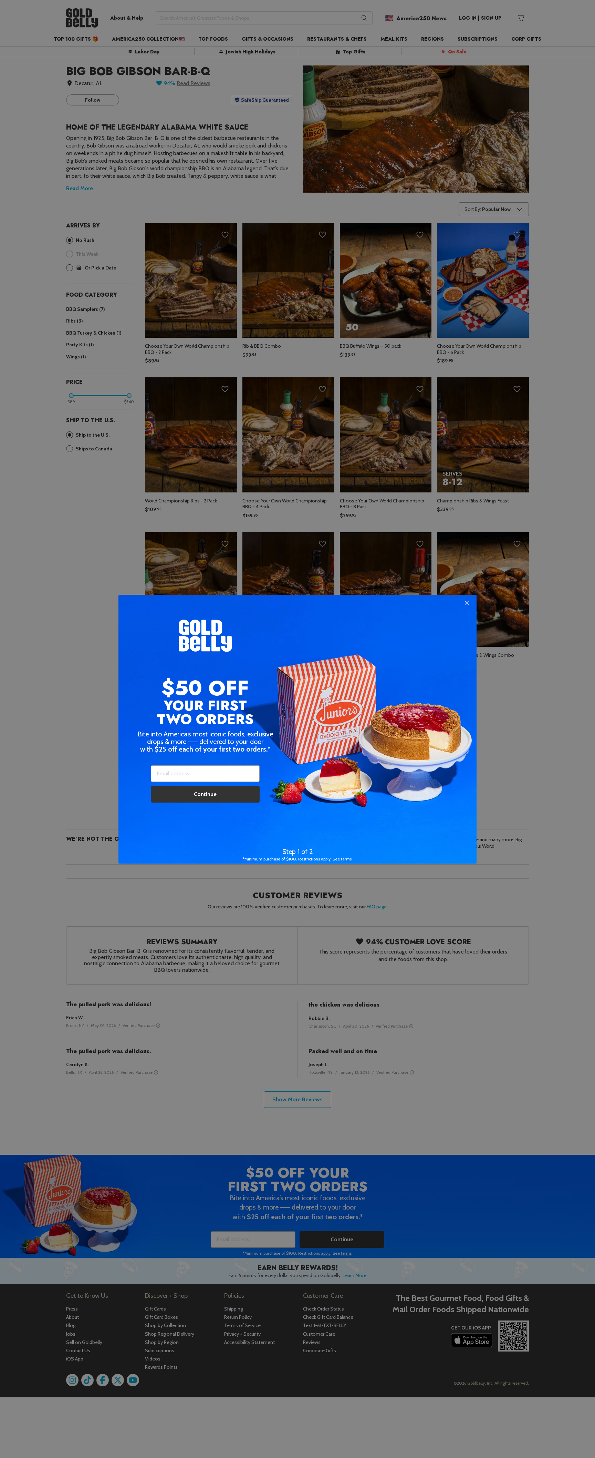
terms (346, 858)
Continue (205, 794)
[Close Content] (466, 603)
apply (326, 858)
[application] (574, 1437)
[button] (297, 729)
